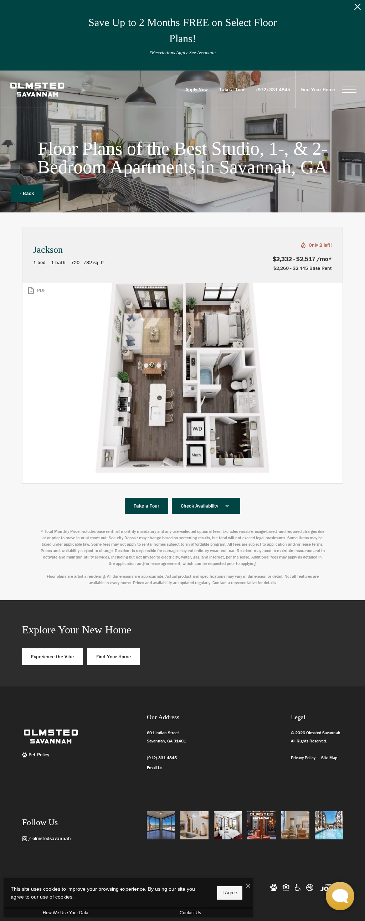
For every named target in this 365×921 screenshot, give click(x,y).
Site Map (329, 757)
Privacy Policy (303, 757)
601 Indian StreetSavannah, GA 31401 (166, 737)
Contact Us (190, 912)
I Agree (229, 892)
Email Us (154, 767)
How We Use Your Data (65, 912)
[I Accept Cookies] (248, 886)
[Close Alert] (357, 8)
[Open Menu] (349, 90)
